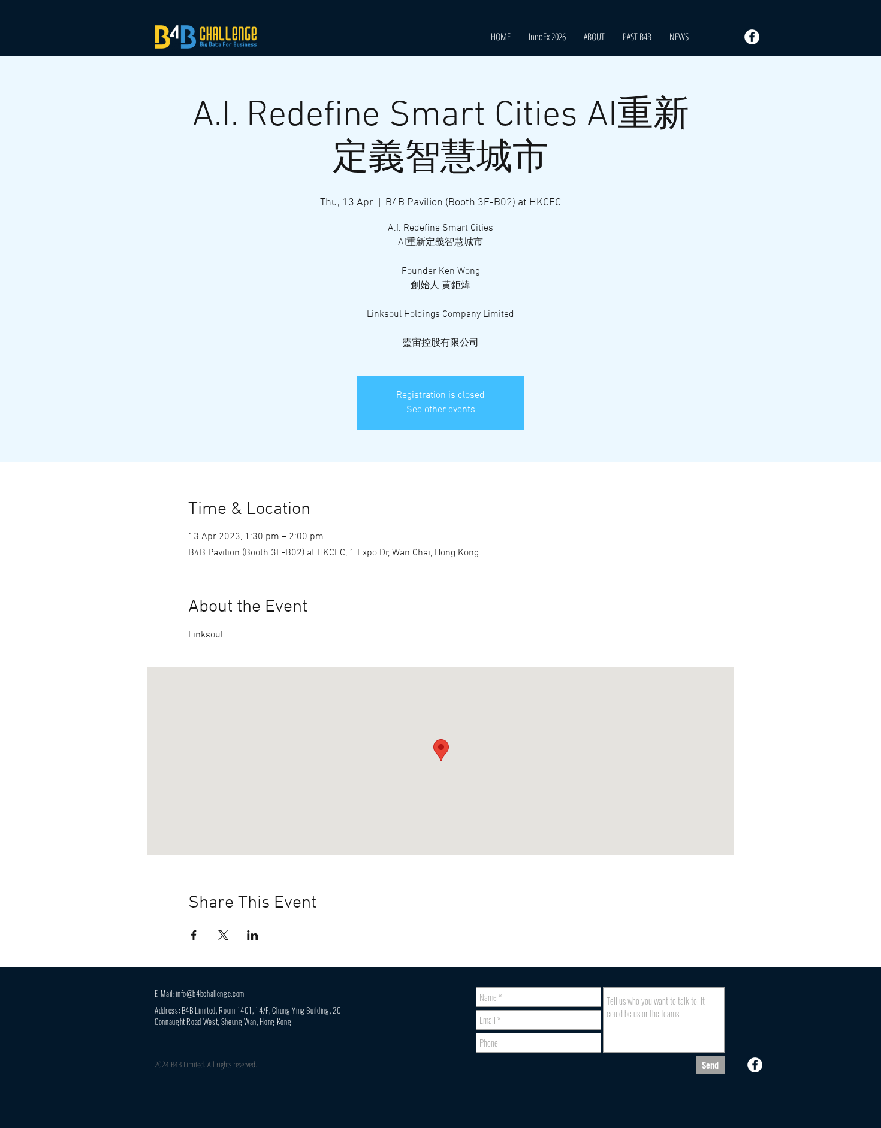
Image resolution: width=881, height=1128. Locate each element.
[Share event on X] (223, 935)
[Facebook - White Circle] (751, 36)
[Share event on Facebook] (194, 935)
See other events (440, 410)
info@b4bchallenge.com (210, 993)
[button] (637, 36)
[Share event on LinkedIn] (252, 935)
